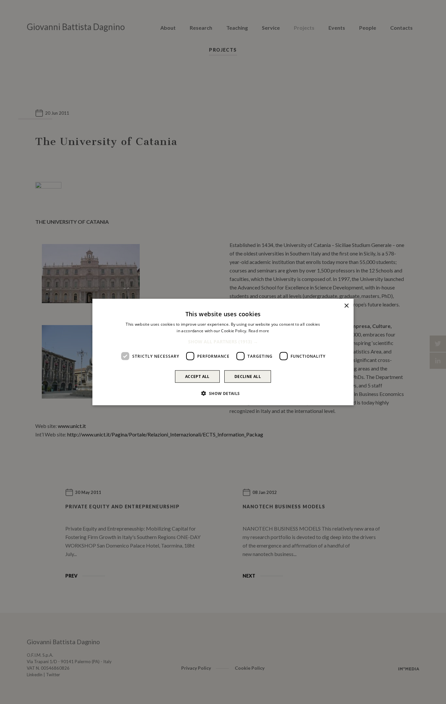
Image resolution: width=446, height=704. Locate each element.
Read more (258, 330)
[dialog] (223, 352)
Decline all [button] (247, 376)
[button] (223, 342)
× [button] (346, 305)
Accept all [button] (197, 376)
